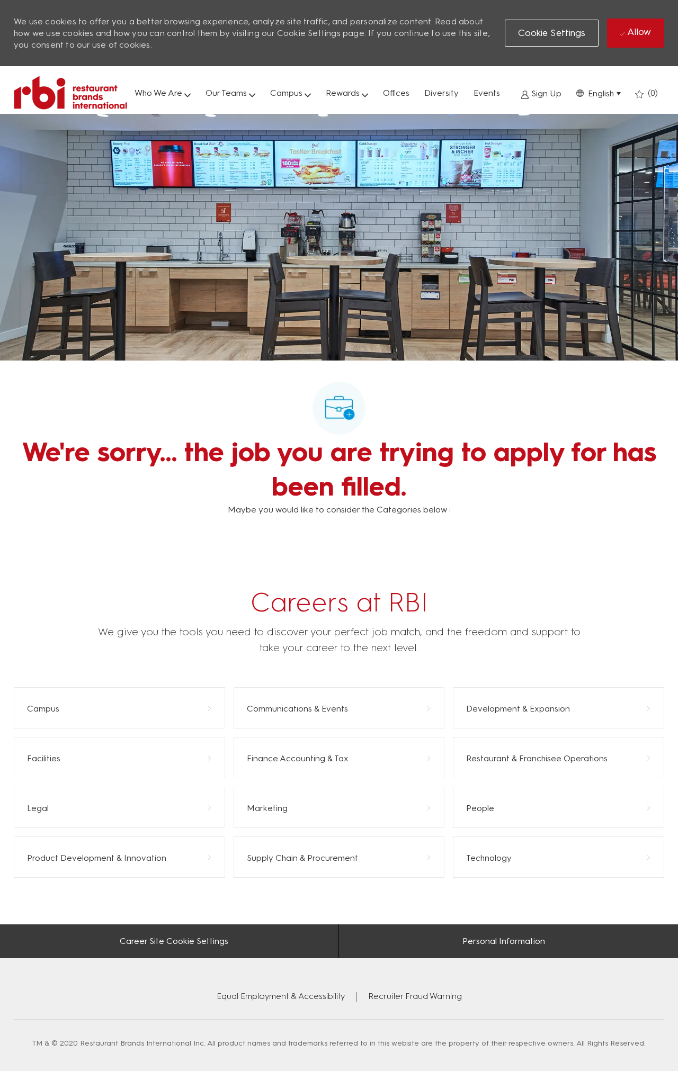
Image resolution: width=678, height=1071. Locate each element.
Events (487, 93)
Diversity (441, 93)
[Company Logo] (70, 93)
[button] (598, 93)
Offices (396, 93)
